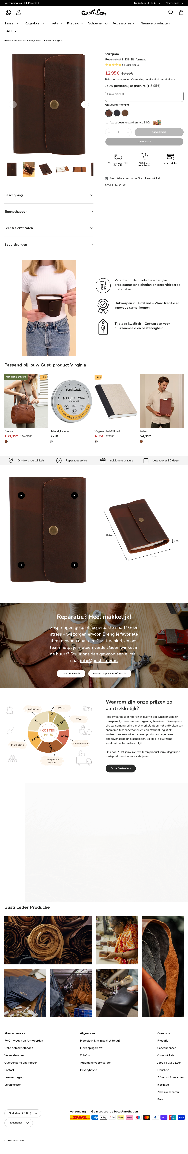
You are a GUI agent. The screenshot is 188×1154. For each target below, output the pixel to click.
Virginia (58, 40)
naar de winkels (71, 673)
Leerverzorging (14, 1077)
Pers (160, 1099)
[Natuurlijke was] (71, 401)
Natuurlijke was (60, 431)
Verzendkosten (14, 1055)
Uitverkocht (159, 132)
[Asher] (162, 401)
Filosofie (162, 1041)
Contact (9, 1070)
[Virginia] (109, 113)
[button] (8, 12)
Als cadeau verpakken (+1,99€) (129, 123)
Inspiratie (163, 1085)
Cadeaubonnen (166, 1048)
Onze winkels (166, 1055)
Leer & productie (120, 885)
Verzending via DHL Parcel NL (22, 3)
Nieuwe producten (155, 23)
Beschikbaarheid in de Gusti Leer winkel (134, 178)
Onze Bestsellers (121, 768)
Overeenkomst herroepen (20, 1063)
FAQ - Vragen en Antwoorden (23, 1041)
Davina (8, 431)
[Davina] (26, 401)
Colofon (85, 1055)
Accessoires (20, 40)
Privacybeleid (88, 1070)
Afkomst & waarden (170, 1077)
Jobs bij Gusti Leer (169, 1063)
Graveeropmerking (117, 105)
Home (7, 40)
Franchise (163, 1070)
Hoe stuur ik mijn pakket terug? (100, 1041)
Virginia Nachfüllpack (108, 431)
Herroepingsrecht (91, 1048)
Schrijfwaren (35, 40)
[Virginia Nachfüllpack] (116, 401)
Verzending (137, 79)
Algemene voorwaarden (95, 1063)
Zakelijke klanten (168, 1092)
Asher (143, 431)
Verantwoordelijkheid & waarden (78, 885)
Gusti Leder (18, 1140)
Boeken (47, 40)
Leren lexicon (12, 1085)
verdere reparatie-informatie (109, 673)
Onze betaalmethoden (18, 1048)
